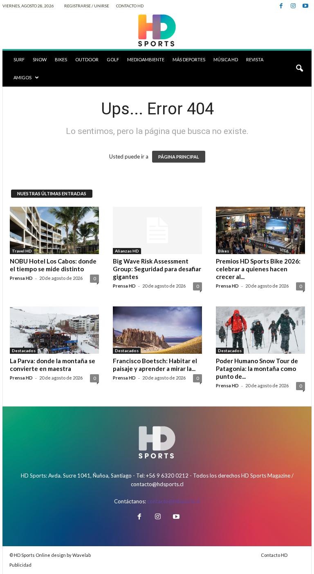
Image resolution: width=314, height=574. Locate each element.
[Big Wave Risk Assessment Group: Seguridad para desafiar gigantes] (157, 230)
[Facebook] (281, 6)
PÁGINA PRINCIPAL (178, 156)
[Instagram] (293, 6)
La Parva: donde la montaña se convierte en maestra (52, 364)
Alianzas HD (127, 250)
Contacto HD (130, 5)
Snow (40, 59)
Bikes (61, 59)
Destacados (24, 350)
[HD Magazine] (157, 30)
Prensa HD (21, 278)
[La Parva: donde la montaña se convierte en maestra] (54, 330)
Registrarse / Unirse (86, 5)
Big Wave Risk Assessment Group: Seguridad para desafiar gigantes (157, 268)
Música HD (225, 59)
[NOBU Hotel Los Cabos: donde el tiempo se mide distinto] (54, 230)
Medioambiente (145, 59)
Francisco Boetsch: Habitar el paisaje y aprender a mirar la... (155, 364)
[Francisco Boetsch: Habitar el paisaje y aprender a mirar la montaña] (157, 330)
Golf (113, 59)
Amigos (22, 77)
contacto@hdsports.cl (173, 501)
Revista (254, 59)
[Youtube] (305, 6)
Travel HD (22, 250)
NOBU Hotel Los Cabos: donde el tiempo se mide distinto (53, 264)
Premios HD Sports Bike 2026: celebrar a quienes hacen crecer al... (258, 268)
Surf (19, 59)
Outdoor (87, 59)
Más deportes (189, 59)
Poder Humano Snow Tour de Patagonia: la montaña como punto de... (257, 368)
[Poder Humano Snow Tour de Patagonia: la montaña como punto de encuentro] (260, 330)
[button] (299, 69)
